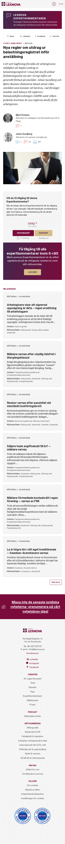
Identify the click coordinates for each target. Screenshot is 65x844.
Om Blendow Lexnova (32, 774)
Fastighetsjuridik (26, 381)
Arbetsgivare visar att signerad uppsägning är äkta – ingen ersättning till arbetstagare (31, 308)
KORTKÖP (43, 233)
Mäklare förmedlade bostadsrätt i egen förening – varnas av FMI (32, 499)
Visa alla (55, 582)
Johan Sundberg (24, 134)
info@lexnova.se (36, 649)
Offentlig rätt (46, 379)
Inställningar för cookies (32, 798)
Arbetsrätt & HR (32, 732)
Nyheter (32, 687)
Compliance (26, 571)
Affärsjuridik (26, 330)
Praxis (32, 704)
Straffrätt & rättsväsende (33, 758)
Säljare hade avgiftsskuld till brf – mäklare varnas (28, 447)
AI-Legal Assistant (32, 678)
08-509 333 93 (34, 646)
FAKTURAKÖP (23, 233)
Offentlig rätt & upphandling (32, 749)
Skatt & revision (32, 753)
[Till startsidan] (11, 4)
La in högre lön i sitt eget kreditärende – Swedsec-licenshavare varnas (31, 551)
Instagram (34, 663)
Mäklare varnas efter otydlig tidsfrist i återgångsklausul (31, 355)
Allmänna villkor (32, 789)
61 (29, 142)
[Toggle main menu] (61, 4)
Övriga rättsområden (40, 330)
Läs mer (32, 272)
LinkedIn (26, 36)
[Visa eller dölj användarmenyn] (54, 4)
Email (11, 36)
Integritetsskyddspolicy (32, 794)
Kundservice (32, 653)
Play (32, 691)
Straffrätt (45, 425)
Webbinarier (32, 700)
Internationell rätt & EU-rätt (32, 745)
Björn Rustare (23, 115)
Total (32, 683)
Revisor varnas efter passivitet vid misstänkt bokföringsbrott (29, 404)
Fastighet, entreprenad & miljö (32, 740)
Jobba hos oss (32, 769)
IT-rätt (6, 43)
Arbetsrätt (16, 43)
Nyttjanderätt (12, 381)
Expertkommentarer (32, 696)
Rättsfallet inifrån (32, 716)
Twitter (55, 36)
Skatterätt (54, 425)
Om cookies (32, 785)
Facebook (41, 36)
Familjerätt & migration (32, 736)
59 (39, 142)
